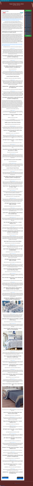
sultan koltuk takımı (28, 22)
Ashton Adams (4, 12)
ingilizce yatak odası (28, 34)
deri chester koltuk (28, 19)
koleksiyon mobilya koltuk (16, 20)
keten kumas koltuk (10, 19)
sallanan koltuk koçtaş (28, 23)
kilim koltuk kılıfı (11, 20)
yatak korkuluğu (28, 28)
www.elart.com (13, 48)
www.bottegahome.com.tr (13, 70)
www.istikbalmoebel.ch (13, 190)
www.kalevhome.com (13, 244)
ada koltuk (28, 32)
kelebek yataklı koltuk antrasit (17, 18)
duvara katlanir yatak (6, 44)
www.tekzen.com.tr (13, 144)
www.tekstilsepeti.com (13, 273)
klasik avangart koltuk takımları (6, 18)
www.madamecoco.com (13, 134)
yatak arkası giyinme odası (27, 12)
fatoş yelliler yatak (28, 21)
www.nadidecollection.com (13, 433)
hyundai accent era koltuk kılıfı (27, 27)
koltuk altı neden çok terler (27, 30)
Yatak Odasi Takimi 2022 (5, 0)
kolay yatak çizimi (15, 19)
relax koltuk (28, 13)
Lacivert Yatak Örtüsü (6, 10)
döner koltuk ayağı (11, 44)
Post (3, 10)
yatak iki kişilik (28, 29)
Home (31, 0)
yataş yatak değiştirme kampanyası (28, 15)
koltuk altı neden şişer (28, 18)
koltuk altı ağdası (12, 18)
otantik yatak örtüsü (28, 20)
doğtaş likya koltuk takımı (7, 45)
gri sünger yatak (28, 33)
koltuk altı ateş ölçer (6, 20)
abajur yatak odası (28, 17)
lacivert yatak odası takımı (20, 477)
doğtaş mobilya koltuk (16, 44)
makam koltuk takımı (28, 16)
